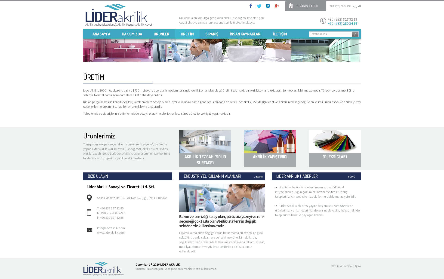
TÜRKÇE (334, 6)
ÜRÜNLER (161, 33)
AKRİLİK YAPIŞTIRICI (270, 156)
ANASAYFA (101, 33)
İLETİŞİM (280, 33)
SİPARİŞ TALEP (307, 6)
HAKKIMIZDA (132, 33)
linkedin (268, 5)
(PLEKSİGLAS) (335, 156)
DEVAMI (258, 176)
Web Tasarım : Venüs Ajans (346, 266)
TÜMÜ (351, 176)
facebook (252, 5)
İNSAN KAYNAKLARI (245, 33)
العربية (357, 6)
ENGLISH (346, 6)
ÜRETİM (187, 33)
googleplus (277, 5)
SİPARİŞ (211, 33)
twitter (259, 5)
